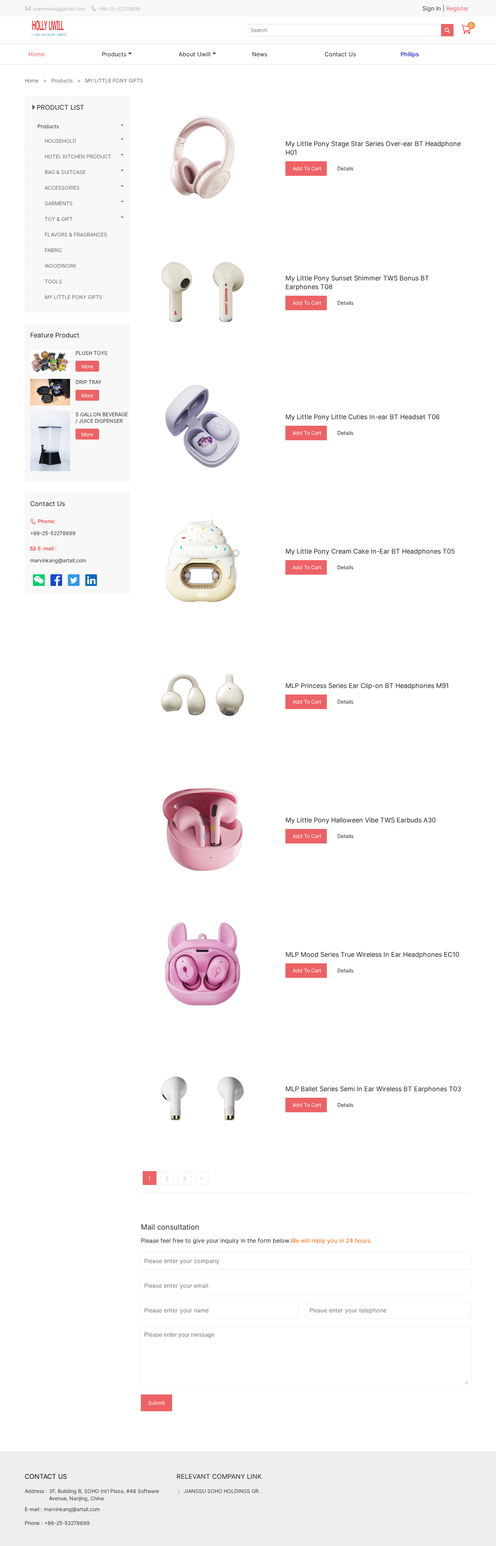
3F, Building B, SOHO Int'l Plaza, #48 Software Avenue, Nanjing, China (104, 1494)
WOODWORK (60, 266)
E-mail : (33, 1509)
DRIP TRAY (88, 382)
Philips (410, 54)
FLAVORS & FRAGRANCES (76, 234)
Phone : (33, 1523)
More (87, 366)
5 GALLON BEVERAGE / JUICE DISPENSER (102, 417)
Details (345, 168)
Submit (156, 1403)
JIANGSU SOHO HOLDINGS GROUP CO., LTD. (238, 1491)
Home (36, 54)
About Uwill (195, 54)
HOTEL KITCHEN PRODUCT (78, 156)
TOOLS (53, 281)
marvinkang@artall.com (72, 1509)
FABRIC (53, 250)
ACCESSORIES (62, 188)
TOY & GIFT (59, 219)
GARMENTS (59, 203)
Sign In (432, 8)
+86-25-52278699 (67, 1523)
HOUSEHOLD (60, 141)
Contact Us (340, 54)
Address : (36, 1491)
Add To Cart (307, 168)
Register (457, 8)
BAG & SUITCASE (65, 172)
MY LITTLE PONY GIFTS (73, 297)
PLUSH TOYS (91, 353)
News (259, 54)
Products (114, 54)
